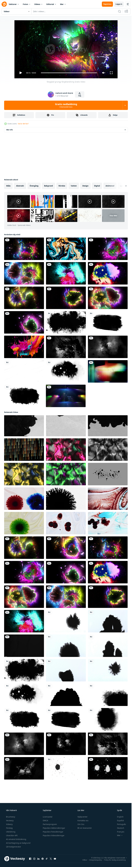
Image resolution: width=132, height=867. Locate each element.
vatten (74, 186)
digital (97, 186)
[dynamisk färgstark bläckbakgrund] (66, 273)
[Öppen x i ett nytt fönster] (51, 859)
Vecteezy (9, 820)
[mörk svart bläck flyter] (108, 621)
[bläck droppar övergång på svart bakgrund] (24, 425)
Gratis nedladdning (65, 105)
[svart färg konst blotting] (108, 322)
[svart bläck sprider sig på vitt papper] (108, 645)
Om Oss (80, 824)
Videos (37, 4)
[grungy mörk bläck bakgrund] (24, 768)
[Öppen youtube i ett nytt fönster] (55, 859)
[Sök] (117, 11)
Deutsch (118, 828)
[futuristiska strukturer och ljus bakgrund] (66, 396)
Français (119, 831)
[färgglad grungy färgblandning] (66, 547)
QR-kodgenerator (13, 846)
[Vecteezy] (4, 4)
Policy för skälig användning (113, 860)
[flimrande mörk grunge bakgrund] (108, 347)
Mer (62, 4)
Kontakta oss (82, 820)
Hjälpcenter (82, 817)
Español (118, 820)
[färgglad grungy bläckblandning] (24, 298)
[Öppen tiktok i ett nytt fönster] (47, 859)
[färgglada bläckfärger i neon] (108, 273)
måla (8, 186)
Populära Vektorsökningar (54, 828)
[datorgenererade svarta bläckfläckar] (24, 396)
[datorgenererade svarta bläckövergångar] (108, 695)
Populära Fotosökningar (53, 831)
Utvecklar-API (11, 835)
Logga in (117, 4)
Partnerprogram (50, 824)
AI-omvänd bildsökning (16, 839)
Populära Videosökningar (53, 835)
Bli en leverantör (84, 828)
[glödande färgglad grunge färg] (24, 249)
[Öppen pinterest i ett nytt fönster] (43, 859)
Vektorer (13, 4)
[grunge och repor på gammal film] (108, 371)
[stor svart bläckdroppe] (66, 371)
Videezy (9, 824)
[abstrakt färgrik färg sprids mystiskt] (66, 249)
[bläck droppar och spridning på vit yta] (24, 498)
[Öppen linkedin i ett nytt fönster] (38, 859)
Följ (78, 96)
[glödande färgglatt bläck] (66, 298)
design (85, 186)
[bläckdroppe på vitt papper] (108, 670)
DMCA (45, 820)
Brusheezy (10, 817)
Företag (9, 828)
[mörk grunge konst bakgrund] (66, 744)
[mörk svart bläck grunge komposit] (66, 347)
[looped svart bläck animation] (108, 719)
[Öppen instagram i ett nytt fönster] (34, 859)
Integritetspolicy (93, 860)
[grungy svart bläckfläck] (66, 621)
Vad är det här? (23, 124)
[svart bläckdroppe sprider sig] (66, 670)
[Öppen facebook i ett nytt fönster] (30, 859)
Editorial (50, 4)
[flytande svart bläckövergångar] (24, 645)
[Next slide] (122, 186)
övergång (34, 186)
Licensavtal (47, 817)
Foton (25, 4)
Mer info (9, 130)
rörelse (62, 186)
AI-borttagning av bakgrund (18, 843)
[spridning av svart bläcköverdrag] (66, 645)
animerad (110, 186)
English (118, 817)
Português (119, 824)
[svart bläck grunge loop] (66, 322)
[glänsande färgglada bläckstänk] (24, 273)
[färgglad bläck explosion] (24, 322)
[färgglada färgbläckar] (108, 249)
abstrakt (20, 186)
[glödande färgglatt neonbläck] (108, 298)
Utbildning (10, 831)
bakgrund (48, 186)
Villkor (82, 860)
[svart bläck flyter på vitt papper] (66, 695)
